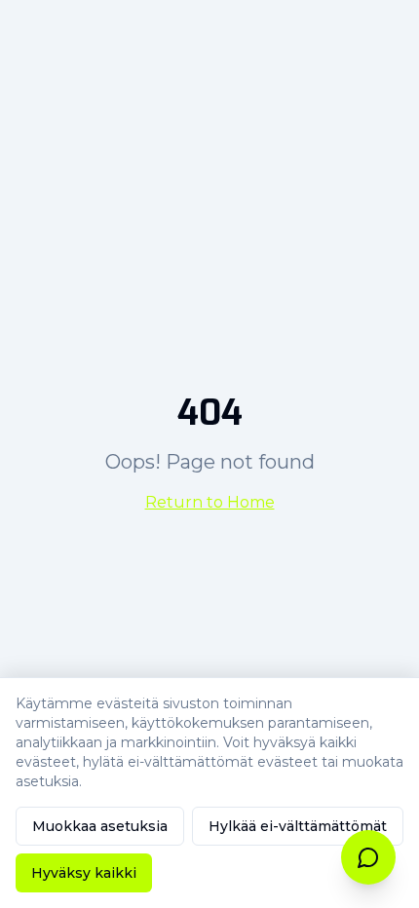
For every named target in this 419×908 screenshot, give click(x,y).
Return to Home (210, 502)
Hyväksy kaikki (83, 873)
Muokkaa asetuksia (100, 826)
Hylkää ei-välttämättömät (298, 826)
